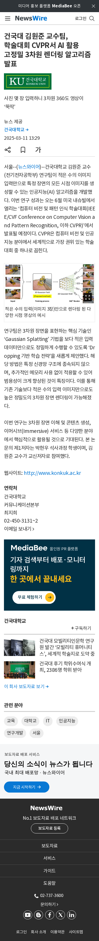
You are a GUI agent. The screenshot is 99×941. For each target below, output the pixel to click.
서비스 (49, 858)
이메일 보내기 (19, 529)
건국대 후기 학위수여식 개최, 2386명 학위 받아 (65, 666)
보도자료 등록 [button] (49, 828)
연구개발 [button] (15, 733)
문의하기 (49, 904)
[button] (7, 150)
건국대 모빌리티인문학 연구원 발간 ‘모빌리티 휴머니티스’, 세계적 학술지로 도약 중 (67, 647)
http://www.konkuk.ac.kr (52, 473)
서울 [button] (36, 733)
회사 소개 (38, 931)
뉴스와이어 (29, 167)
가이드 (49, 871)
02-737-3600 (51, 895)
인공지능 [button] (67, 721)
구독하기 (83, 628)
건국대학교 (16, 130)
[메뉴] (6, 18)
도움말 (49, 883)
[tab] (49, 846)
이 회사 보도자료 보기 (26, 686)
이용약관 (57, 931)
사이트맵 (76, 931)
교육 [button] (11, 721)
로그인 (21, 931)
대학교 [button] (30, 721)
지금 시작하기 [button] (24, 787)
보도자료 (49, 846)
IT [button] (48, 721)
